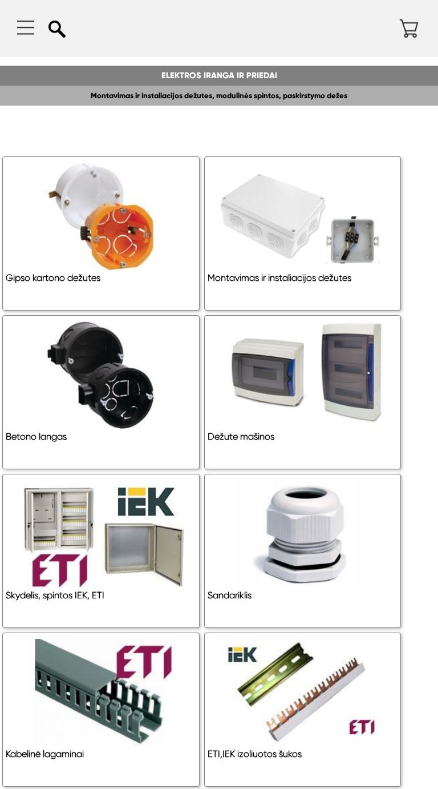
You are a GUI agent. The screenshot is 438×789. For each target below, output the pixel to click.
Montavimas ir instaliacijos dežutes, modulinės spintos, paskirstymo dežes (219, 95)
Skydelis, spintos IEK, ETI (55, 595)
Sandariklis (230, 595)
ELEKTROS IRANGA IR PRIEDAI (219, 75)
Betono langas (36, 436)
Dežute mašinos (241, 436)
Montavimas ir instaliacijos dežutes (279, 277)
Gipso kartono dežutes (53, 277)
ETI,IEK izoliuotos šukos (255, 753)
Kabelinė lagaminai (45, 753)
